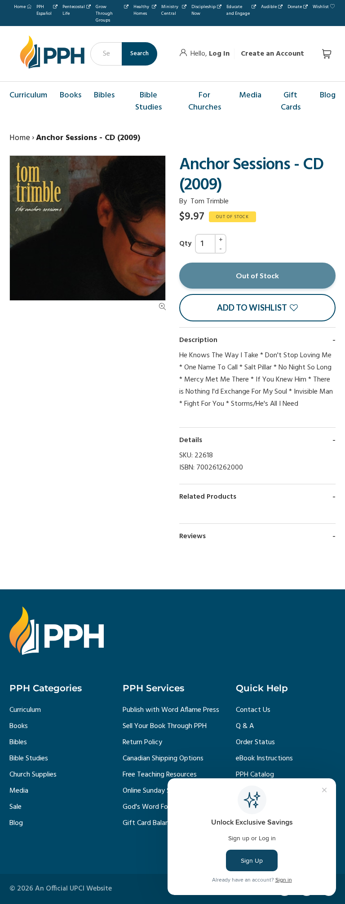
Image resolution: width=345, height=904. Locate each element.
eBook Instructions (264, 758)
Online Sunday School (155, 791)
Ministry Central (169, 10)
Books (18, 726)
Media (18, 791)
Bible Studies (28, 758)
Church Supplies (33, 775)
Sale (15, 807)
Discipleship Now (203, 10)
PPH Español (44, 10)
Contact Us (253, 710)
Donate (295, 6)
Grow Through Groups (104, 13)
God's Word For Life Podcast (167, 807)
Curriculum (25, 710)
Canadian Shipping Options (163, 758)
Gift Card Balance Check (159, 823)
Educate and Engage (238, 10)
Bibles (18, 742)
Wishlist (321, 6)
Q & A (245, 726)
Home (20, 6)
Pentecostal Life (73, 10)
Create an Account (272, 54)
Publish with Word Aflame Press (171, 710)
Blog (16, 823)
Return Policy (142, 742)
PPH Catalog (255, 775)
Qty (185, 243)
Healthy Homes (141, 10)
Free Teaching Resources (160, 775)
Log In (219, 54)
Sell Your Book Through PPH (165, 726)
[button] (257, 307)
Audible (269, 6)
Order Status (255, 742)
